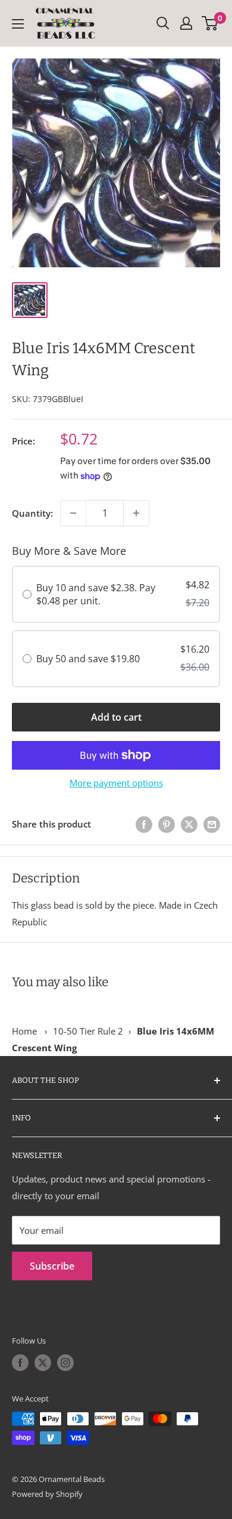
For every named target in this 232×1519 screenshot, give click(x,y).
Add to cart (116, 717)
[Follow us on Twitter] (43, 1362)
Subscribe (52, 1266)
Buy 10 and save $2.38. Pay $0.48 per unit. (95, 594)
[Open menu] (18, 24)
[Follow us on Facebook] (20, 1362)
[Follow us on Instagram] (65, 1362)
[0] (210, 23)
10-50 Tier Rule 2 (88, 1031)
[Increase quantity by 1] (136, 513)
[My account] (186, 23)
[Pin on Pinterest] (166, 824)
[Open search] (163, 23)
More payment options (116, 783)
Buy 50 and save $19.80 (88, 658)
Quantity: (32, 513)
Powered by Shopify (47, 1494)
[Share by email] (211, 824)
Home (24, 1031)
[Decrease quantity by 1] (73, 513)
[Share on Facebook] (144, 824)
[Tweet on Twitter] (189, 824)
